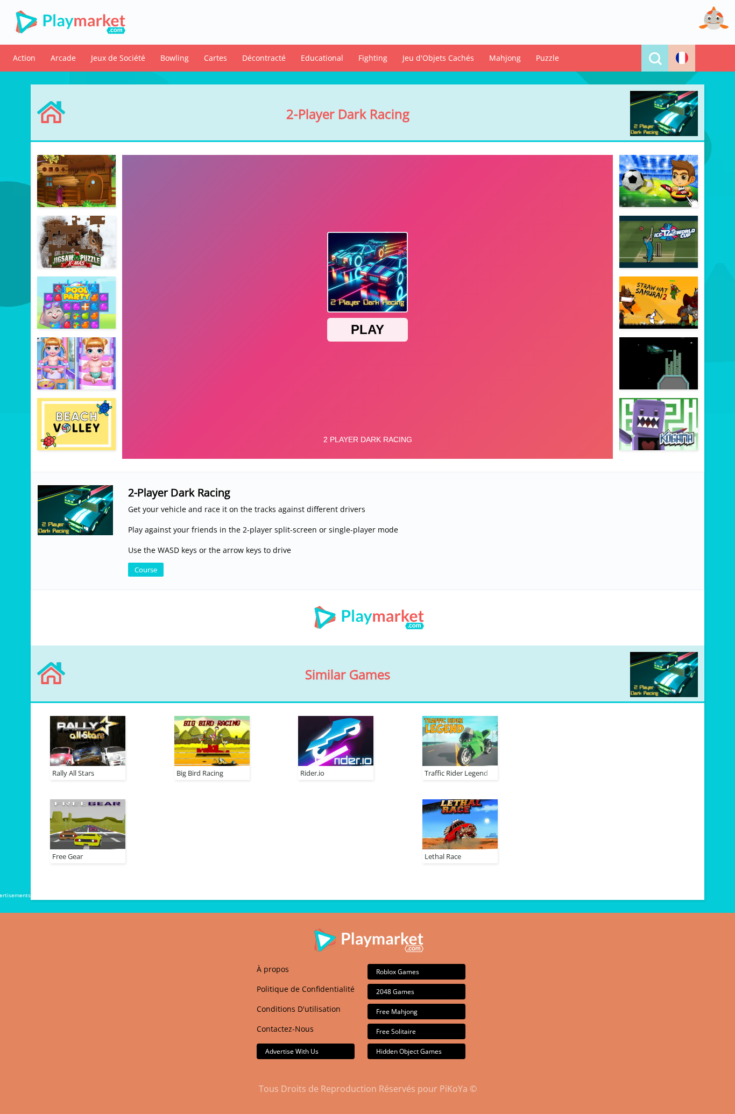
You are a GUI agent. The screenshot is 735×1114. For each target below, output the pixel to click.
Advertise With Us (292, 1051)
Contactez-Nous (285, 1029)
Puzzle (547, 58)
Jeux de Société (118, 58)
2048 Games (395, 991)
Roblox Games (397, 971)
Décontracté (264, 58)
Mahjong (505, 58)
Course (146, 569)
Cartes (215, 58)
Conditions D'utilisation (299, 1009)
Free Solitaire (396, 1031)
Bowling (174, 58)
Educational (322, 58)
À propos (273, 969)
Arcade (63, 58)
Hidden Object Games (409, 1051)
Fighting (372, 58)
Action (24, 58)
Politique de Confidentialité (306, 989)
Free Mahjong (397, 1011)
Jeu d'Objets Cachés (438, 58)
